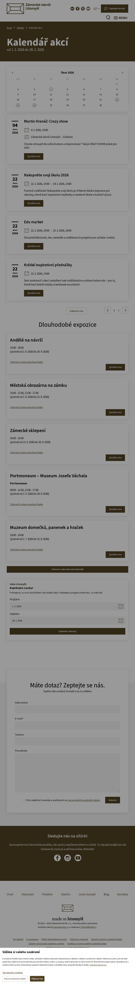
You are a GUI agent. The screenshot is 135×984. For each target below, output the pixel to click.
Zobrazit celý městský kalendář (67, 569)
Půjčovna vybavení (79, 939)
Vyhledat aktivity (67, 631)
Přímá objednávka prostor (54, 939)
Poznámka (21, 750)
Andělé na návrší (26, 340)
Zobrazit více (76, 310)
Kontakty (122, 894)
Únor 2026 (67, 72)
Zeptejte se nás (117, 8)
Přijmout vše (37, 978)
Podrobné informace (98, 965)
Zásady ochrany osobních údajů (106, 939)
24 (34, 105)
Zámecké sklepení (27, 430)
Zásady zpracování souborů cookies (46, 943)
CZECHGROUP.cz (88, 927)
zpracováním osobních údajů (84, 800)
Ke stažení (18, 939)
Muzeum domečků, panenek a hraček (46, 527)
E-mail (19, 718)
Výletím (20, 27)
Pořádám (47, 894)
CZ (95, 9)
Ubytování (27, 894)
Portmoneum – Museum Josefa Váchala (48, 476)
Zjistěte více (33, 156)
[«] (18, 72)
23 (18, 105)
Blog (106, 894)
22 (117, 99)
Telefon (19, 734)
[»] (117, 72)
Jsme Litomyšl (86, 894)
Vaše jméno (21, 702)
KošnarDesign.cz (61, 927)
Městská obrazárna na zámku (38, 385)
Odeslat (112, 800)
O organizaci (32, 939)
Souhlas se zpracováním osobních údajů (87, 943)
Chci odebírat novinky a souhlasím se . (63, 800)
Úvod (9, 27)
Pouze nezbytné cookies (15, 978)
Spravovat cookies (12, 972)
